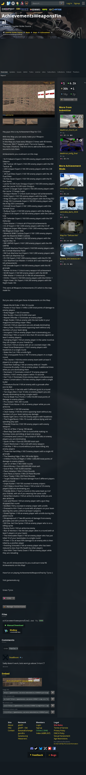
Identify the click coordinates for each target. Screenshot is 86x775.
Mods (28, 32)
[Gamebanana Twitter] (45, 748)
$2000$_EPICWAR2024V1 (70, 259)
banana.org (23, 736)
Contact (11, 730)
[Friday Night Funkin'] (22, 3)
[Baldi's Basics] (17, 3)
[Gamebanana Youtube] (50, 748)
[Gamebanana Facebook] (54, 748)
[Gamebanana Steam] (36, 748)
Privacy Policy (59, 730)
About (10, 725)
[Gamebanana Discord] (32, 748)
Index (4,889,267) (43, 733)
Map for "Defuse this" (69, 235)
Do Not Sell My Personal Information (66, 744)
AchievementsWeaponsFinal (12, 34)
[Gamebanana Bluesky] (41, 748)
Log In (69, 3)
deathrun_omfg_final (68, 153)
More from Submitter (65, 109)
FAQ (9, 728)
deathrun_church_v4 (68, 130)
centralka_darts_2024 (69, 212)
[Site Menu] (83, 3)
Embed (6, 673)
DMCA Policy (59, 733)
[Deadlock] (13, 3)
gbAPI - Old (22, 728)
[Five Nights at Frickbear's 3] (26, 3)
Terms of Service (61, 728)
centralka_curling (67, 188)
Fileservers (22, 738)
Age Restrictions (61, 738)
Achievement (45, 32)
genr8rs (21, 733)
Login (38, 725)
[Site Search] (61, 3)
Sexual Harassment (62, 736)
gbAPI (20, 725)
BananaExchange (25, 730)
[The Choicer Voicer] (8, 3)
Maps (35, 32)
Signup (77, 3)
